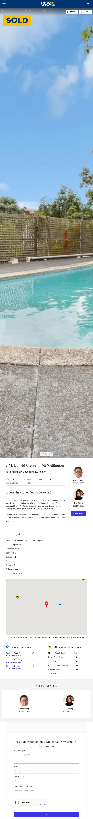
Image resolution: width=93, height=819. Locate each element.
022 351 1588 (78, 483)
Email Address (19, 776)
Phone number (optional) (23, 786)
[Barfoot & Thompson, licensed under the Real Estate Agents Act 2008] (46, 3)
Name (16, 766)
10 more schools (54, 673)
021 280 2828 (78, 506)
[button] (46, 604)
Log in (88, 4)
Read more (10, 521)
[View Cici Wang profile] (78, 495)
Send (46, 815)
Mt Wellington (27, 11)
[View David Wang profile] (78, 472)
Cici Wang (78, 503)
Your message (19, 751)
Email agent (78, 513)
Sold (3, 11)
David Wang (78, 480)
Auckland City (13, 11)
